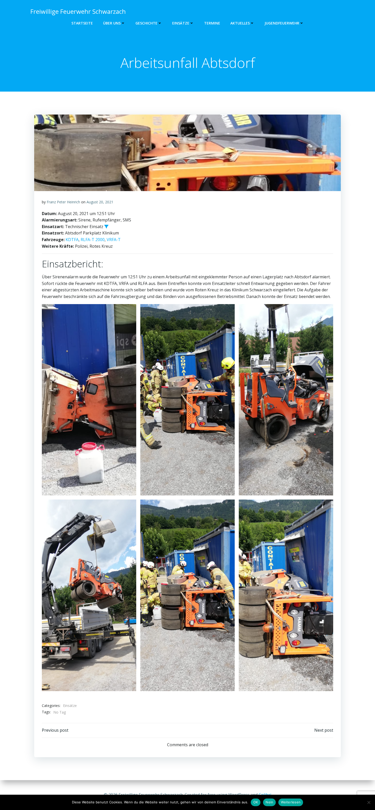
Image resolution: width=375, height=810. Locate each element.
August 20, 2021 (99, 202)
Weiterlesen (291, 802)
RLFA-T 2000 (93, 239)
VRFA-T (114, 239)
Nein (269, 802)
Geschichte (146, 23)
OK (255, 802)
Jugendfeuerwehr (282, 23)
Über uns (112, 23)
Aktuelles (240, 23)
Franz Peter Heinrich (63, 202)
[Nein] (368, 802)
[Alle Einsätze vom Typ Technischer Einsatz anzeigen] (106, 227)
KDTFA (72, 239)
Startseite (82, 23)
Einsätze (180, 23)
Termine (212, 23)
